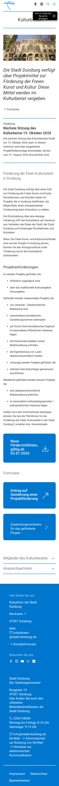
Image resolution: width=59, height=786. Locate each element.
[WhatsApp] (28, 661)
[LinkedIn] (33, 661)
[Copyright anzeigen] (51, 56)
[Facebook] (10, 661)
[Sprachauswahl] (41, 4)
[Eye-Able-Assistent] (35, 4)
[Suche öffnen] (47, 4)
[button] (29, 558)
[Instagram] (16, 661)
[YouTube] (22, 661)
